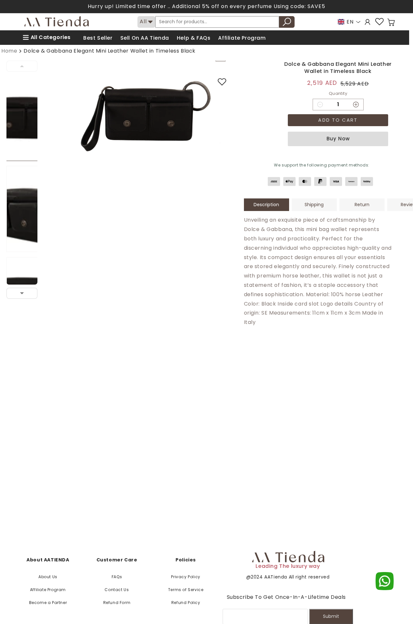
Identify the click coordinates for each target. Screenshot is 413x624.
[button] (391, 22)
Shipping (314, 204)
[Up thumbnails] (21, 66)
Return (362, 204)
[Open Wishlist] (379, 22)
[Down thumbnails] (21, 293)
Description (266, 204)
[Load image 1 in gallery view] (25, 118)
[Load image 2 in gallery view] (25, 209)
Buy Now (338, 138)
